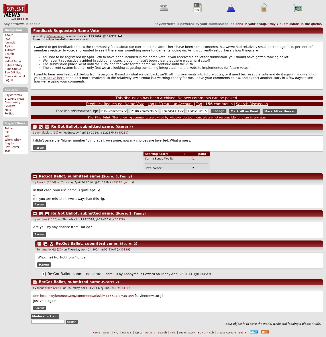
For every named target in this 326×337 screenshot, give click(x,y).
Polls (7, 57)
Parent (39, 147)
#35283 (116, 182)
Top (199, 104)
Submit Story (13, 65)
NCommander (55, 36)
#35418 (123, 288)
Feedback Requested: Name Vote (66, 31)
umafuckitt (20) (47, 132)
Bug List (10, 143)
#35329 (123, 249)
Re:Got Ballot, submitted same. (82, 126)
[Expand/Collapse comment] (35, 127)
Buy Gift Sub (13, 72)
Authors (10, 50)
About (9, 35)
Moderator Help (44, 316)
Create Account (15, 76)
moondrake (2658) (49, 288)
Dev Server (12, 147)
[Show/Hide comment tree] (41, 127)
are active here (53, 78)
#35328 (118, 219)
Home (96, 332)
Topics (9, 46)
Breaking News (14, 98)
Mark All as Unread (279, 111)
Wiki (7, 136)
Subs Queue (13, 69)
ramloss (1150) (47, 219)
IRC (7, 132)
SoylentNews (15, 12)
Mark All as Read (244, 111)
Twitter (9, 128)
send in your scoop (251, 24)
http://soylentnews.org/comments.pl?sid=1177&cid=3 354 (87, 296)
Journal (129, 182)
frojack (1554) (46, 182)
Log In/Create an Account (170, 104)
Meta (8, 109)
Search (9, 53)
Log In (9, 80)
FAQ (7, 38)
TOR (7, 150)
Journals (10, 42)
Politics (9, 113)
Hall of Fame (13, 61)
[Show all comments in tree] (47, 127)
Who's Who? (13, 139)
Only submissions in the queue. (295, 24)
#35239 (121, 132)
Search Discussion (252, 104)
